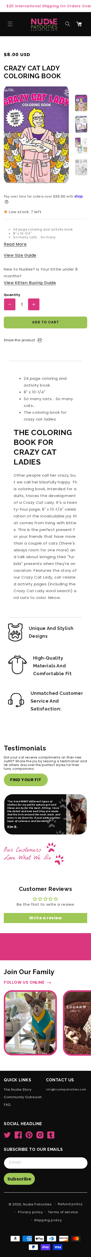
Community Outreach (23, 1097)
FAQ (7, 1105)
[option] (81, 103)
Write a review (45, 905)
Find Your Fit (25, 780)
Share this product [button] (19, 340)
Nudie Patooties (37, 1204)
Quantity (12, 295)
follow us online (24, 969)
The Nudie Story (18, 1090)
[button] (10, 23)
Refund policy (70, 1204)
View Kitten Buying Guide (30, 283)
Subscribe (19, 1179)
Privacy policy (30, 1212)
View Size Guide (20, 255)
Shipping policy (48, 1220)
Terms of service (63, 1212)
